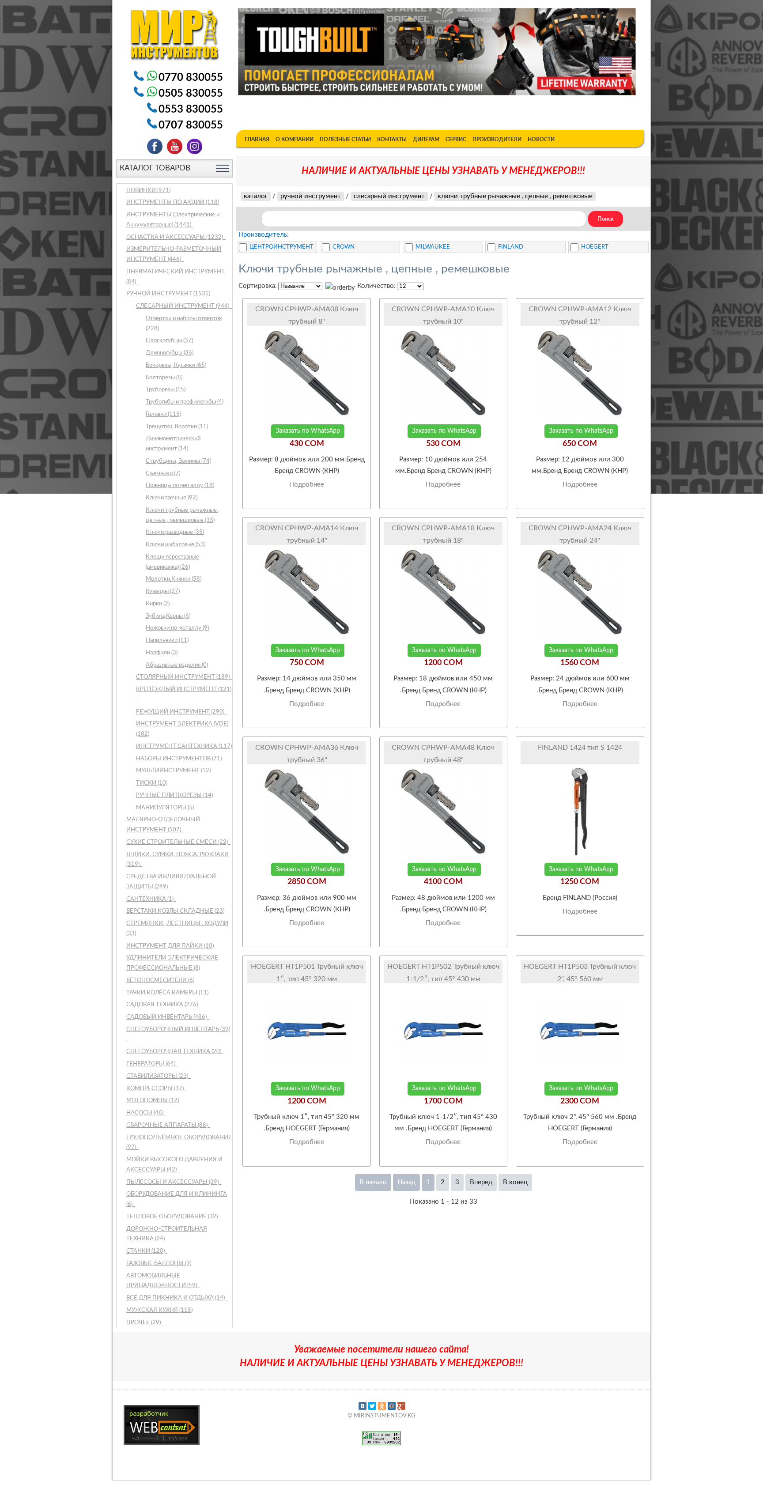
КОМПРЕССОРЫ (155, 1089)
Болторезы (164, 378)
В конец (515, 1182)
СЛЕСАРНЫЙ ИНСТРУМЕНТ (183, 306)
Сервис (456, 139)
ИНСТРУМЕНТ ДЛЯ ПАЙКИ (170, 946)
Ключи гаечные (171, 498)
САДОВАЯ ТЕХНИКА (162, 1005)
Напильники (167, 640)
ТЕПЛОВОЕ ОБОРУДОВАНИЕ (172, 1217)
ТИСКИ (151, 783)
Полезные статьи (345, 139)
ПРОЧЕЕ (144, 1323)
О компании (295, 139)
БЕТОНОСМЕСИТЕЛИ (160, 980)
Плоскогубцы (169, 341)
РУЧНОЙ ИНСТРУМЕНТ (169, 294)
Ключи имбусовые (175, 545)
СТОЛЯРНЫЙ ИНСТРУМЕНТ (183, 677)
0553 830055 (191, 109)
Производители (496, 139)
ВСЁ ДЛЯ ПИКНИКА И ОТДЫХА (176, 1298)
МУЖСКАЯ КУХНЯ (159, 1310)
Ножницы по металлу (180, 485)
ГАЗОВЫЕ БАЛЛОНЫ (158, 1263)
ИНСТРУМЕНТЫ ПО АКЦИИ (172, 202)
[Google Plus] (401, 1406)
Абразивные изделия (177, 665)
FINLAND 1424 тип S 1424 (580, 747)
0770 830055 (191, 77)
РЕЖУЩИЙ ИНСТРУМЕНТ (181, 712)
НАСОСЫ (145, 1113)
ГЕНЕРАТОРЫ (151, 1064)
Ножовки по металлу (177, 628)
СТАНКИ (146, 1251)
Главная (257, 139)
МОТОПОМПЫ (152, 1100)
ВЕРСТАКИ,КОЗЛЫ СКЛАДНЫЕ (175, 911)
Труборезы (165, 390)
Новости (541, 139)
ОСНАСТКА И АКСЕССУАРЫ (175, 237)
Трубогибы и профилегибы (184, 402)
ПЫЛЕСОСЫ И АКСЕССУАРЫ (173, 1182)
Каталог (256, 196)
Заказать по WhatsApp (308, 431)
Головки (163, 414)
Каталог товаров (155, 168)
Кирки (158, 604)
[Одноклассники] (382, 1406)
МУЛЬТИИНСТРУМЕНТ (173, 771)
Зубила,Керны (168, 616)
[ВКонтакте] (362, 1406)
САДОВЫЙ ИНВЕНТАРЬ (167, 1017)
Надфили (162, 653)
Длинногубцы (169, 353)
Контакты (392, 139)
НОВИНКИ (148, 190)
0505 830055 (191, 93)
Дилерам (426, 139)
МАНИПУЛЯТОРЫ (165, 808)
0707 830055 (191, 125)
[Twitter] (372, 1406)
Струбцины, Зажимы (178, 461)
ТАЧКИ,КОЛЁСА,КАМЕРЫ (167, 993)
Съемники (163, 473)
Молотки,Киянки (173, 579)
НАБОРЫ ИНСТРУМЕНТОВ (179, 759)
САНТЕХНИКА (150, 899)
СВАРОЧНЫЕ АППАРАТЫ (167, 1125)
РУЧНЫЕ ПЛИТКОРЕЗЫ (174, 795)
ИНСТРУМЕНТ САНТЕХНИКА (184, 746)
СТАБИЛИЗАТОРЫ (157, 1076)
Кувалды (163, 591)
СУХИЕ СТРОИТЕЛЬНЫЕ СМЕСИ (177, 842)
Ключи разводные (175, 532)
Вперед (481, 1182)
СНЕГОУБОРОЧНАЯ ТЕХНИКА (174, 1051)
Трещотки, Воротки (177, 427)
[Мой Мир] (392, 1406)
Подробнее (306, 484)
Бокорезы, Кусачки (176, 365)
